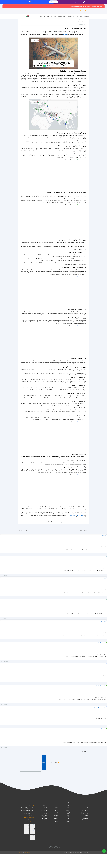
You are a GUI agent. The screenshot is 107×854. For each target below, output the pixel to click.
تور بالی (68, 816)
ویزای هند (56, 812)
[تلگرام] (54, 847)
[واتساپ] (49, 847)
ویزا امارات (56, 813)
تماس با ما (86, 816)
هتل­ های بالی (44, 813)
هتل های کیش (44, 816)
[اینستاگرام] (56, 847)
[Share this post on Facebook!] (55, 523)
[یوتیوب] (51, 847)
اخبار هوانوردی (83, 19)
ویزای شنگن (56, 815)
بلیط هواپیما (79, 19)
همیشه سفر (65, 34)
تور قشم (68, 821)
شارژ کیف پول (53, 1)
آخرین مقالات (24, 530)
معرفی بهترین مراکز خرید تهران (100, 718)
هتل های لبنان (44, 812)
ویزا (51, 16)
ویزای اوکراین (55, 805)
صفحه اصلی (86, 16)
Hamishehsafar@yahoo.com (27, 819)
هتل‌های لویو (44, 808)
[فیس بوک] (58, 847)
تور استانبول (68, 810)
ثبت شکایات (85, 818)
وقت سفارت (85, 808)
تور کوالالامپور (67, 813)
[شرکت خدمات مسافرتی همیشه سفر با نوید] (24, 16)
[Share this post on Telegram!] (49, 523)
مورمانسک (104, 675)
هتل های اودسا (44, 807)
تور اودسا (68, 807)
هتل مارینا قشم (103, 739)
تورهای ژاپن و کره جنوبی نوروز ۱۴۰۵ (99, 696)
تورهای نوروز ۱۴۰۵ (70, 16)
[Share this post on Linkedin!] (57, 523)
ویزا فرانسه (56, 816)
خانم (56, 762)
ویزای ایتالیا (56, 818)
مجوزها (86, 815)
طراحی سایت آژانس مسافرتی (28, 852)
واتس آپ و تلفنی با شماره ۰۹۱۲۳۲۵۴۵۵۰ (75, 515)
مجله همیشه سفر (84, 812)
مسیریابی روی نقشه (29, 817)
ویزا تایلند (56, 808)
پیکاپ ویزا (56, 823)
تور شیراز (68, 818)
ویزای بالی (56, 810)
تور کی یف (68, 805)
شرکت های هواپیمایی (72, 19)
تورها (81, 16)
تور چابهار (68, 819)
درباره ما (40, 16)
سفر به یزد (104, 568)
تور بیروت (68, 815)
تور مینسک (68, 808)
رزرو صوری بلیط (85, 810)
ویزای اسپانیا (56, 819)
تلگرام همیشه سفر (84, 813)
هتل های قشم (44, 818)
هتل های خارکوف (43, 810)
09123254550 (25, 821)
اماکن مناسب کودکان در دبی (101, 653)
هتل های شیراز (44, 819)
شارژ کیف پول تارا (61, 16)
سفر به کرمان (103, 546)
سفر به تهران (103, 632)
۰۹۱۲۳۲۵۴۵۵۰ (83, 11)
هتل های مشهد (44, 815)
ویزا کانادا (56, 821)
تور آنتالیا (68, 812)
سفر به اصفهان (103, 611)
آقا (51, 762)
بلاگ (44, 16)
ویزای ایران (56, 807)
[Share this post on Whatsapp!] (51, 523)
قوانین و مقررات (85, 819)
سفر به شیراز (103, 589)
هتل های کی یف (44, 805)
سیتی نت (20, 852)
